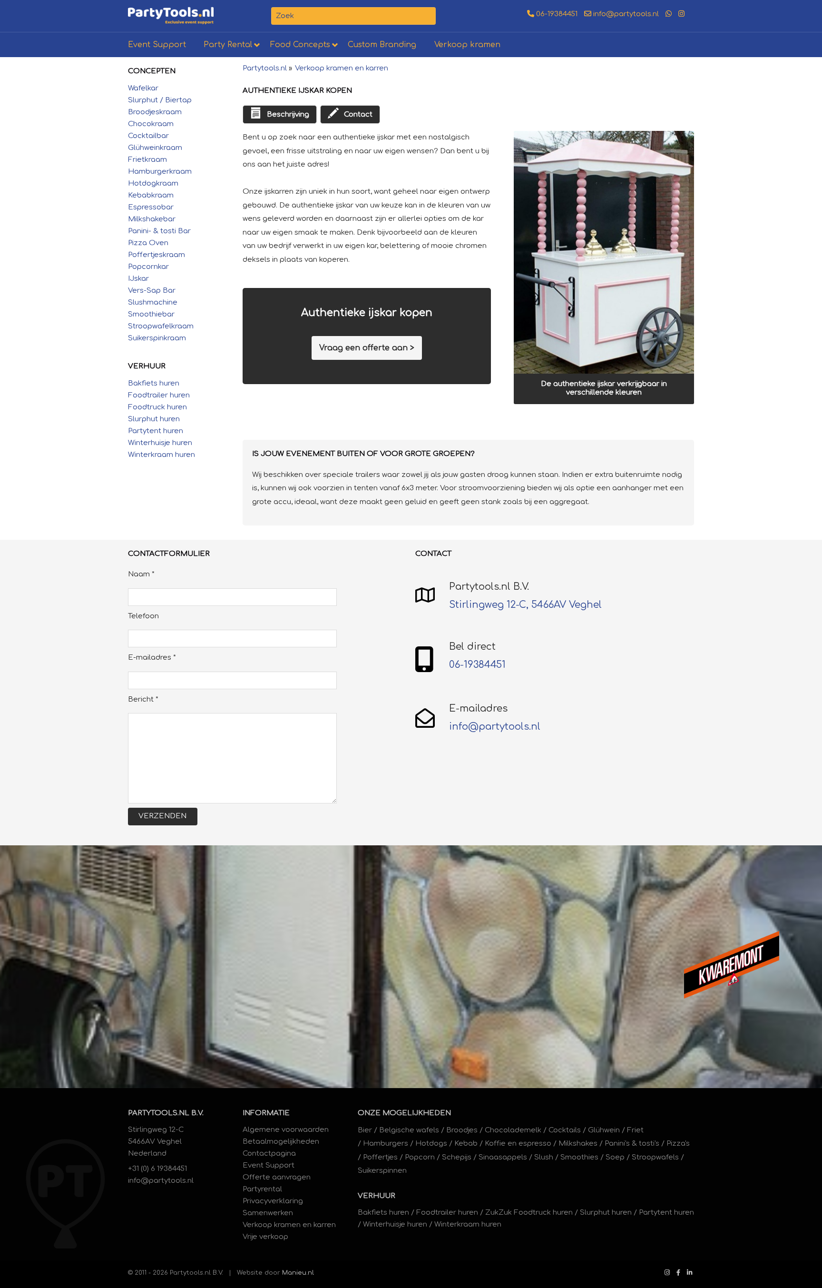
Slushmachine (152, 302)
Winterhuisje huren (160, 443)
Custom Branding (382, 44)
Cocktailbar (148, 136)
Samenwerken (268, 1213)
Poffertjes (380, 1157)
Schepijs (456, 1157)
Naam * (141, 574)
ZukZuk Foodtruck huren (529, 1213)
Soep (615, 1157)
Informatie (266, 1113)
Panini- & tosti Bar (159, 231)
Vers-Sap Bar (152, 291)
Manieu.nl (298, 1272)
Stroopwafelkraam (161, 326)
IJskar (138, 279)
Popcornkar (148, 267)
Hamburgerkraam (160, 172)
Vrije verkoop (265, 1237)
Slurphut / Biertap (160, 100)
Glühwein (604, 1130)
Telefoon (143, 616)
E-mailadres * (152, 658)
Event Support (157, 44)
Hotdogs (431, 1143)
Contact (358, 114)
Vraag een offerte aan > (366, 348)
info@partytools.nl (625, 14)
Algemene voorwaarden (286, 1130)
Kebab (466, 1143)
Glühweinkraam (155, 148)
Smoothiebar (151, 314)
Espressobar (151, 207)
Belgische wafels (409, 1130)
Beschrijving (288, 114)
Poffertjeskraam (156, 255)
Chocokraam (151, 124)
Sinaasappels (503, 1157)
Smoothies (579, 1157)
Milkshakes (577, 1143)
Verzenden (162, 816)
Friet (635, 1130)
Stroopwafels (655, 1157)
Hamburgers (385, 1143)
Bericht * (143, 699)
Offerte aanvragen (277, 1177)
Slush (543, 1157)
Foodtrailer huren (159, 395)
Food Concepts (300, 44)
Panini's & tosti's (632, 1143)
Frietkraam (147, 160)
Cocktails (564, 1130)
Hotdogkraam (153, 183)
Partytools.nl (265, 68)
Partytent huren (155, 431)
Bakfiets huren (153, 383)
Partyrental (262, 1189)
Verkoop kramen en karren (341, 68)
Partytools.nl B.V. (166, 1113)
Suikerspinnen (382, 1171)
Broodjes (462, 1130)
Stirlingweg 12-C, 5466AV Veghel (525, 604)
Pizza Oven (148, 243)
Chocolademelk (513, 1130)
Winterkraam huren (161, 455)
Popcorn (420, 1157)
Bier (365, 1130)
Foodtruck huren (157, 407)
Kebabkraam (151, 195)
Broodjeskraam (155, 112)
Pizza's (678, 1143)
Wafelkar (143, 88)
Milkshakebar (152, 219)
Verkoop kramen (467, 44)
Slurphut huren (154, 419)
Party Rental (228, 44)
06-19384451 (555, 14)
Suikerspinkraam (157, 338)
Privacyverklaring (273, 1201)
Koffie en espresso (518, 1143)
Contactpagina (269, 1153)
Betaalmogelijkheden (281, 1142)
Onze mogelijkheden (404, 1113)
